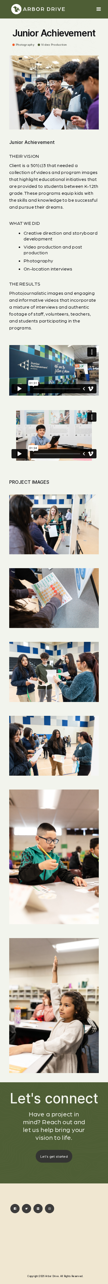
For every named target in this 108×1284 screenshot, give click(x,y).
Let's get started (54, 1156)
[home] (38, 9)
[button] (99, 9)
